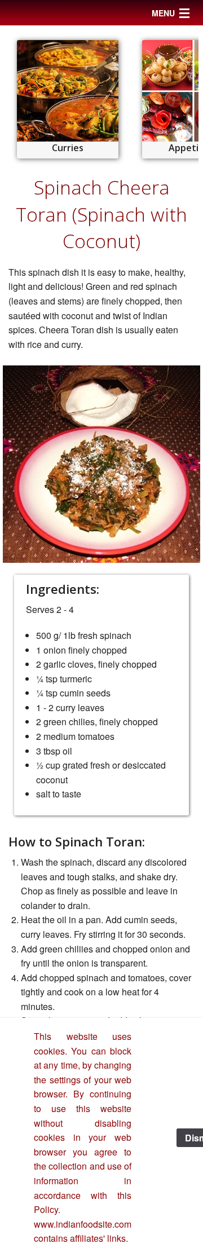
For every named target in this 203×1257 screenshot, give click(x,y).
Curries (67, 148)
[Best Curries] (67, 91)
